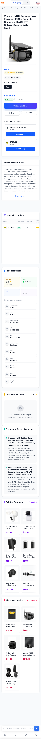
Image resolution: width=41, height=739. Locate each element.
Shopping (14, 8)
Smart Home (25, 8)
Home (6, 8)
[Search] (4, 728)
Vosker (7, 69)
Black (8, 87)
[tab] (17, 3)
